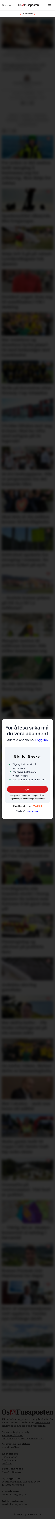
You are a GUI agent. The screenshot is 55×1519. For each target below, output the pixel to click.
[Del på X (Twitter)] (27, 103)
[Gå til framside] (28, 5)
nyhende (25, 115)
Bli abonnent (27, 14)
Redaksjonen (9, 1457)
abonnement (33, 811)
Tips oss (6, 5)
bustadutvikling (27, 125)
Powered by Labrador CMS (27, 1514)
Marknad (7, 1463)
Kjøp (27, 789)
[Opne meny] (50, 5)
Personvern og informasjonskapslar (23, 1438)
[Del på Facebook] (23, 103)
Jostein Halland (11, 1447)
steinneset (12, 120)
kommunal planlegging (35, 120)
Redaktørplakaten (12, 1435)
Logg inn (27, 740)
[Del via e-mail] (32, 103)
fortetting (40, 115)
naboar (13, 115)
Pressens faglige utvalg (15, 1432)
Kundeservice (10, 1460)
